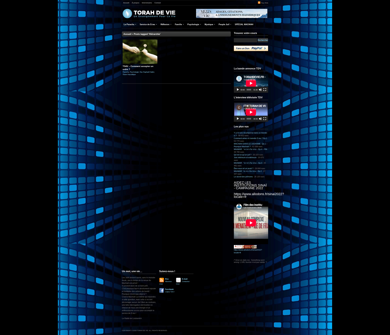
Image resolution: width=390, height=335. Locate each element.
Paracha (126, 72)
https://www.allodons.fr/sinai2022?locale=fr (259, 195)
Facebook (170, 290)
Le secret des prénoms (243, 177)
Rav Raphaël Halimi (147, 72)
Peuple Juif (224, 24)
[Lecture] (237, 89)
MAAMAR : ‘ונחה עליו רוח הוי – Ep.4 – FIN (250, 149)
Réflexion (165, 24)
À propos (135, 3)
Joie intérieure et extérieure (245, 157)
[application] (251, 83)
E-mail (183, 281)
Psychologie (193, 24)
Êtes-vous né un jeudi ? (243, 168)
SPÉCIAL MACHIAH (244, 24)
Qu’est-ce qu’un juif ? (242, 155)
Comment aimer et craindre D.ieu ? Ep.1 (250, 138)
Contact (157, 3)
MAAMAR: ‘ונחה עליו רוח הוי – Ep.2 (248, 171)
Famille (178, 24)
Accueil (126, 3)
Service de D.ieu (147, 24)
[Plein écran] (264, 89)
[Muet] (260, 89)
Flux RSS (264, 3)
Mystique (209, 24)
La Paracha (129, 24)
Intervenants (147, 3)
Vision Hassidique (129, 74)
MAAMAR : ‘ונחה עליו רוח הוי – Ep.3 (248, 163)
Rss (165, 281)
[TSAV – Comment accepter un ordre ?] (140, 63)
